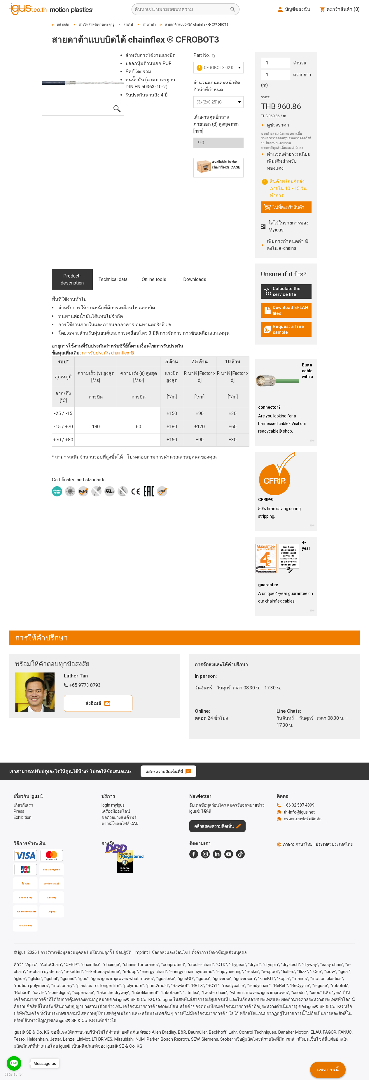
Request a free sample (288, 329)
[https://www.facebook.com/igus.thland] (193, 854)
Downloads (194, 279)
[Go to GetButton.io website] (14, 1074)
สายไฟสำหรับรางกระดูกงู (96, 25)
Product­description (72, 279)
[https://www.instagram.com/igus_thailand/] (205, 854)
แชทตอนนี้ (328, 1069)
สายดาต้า (149, 25)
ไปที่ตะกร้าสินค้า (284, 209)
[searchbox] (181, 9)
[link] (286, 293)
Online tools (154, 279)
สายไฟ (128, 25)
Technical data (113, 279)
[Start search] (232, 9)
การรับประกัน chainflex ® (108, 353)
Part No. (201, 55)
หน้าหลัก (63, 25)
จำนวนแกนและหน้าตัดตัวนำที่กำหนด (216, 86)
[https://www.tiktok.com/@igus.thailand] (240, 854)
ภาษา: (297, 844)
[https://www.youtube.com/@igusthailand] (228, 854)
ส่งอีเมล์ (93, 703)
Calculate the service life (288, 291)
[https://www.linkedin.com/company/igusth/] (217, 854)
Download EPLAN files (288, 310)
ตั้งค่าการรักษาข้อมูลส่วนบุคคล (219, 952)
